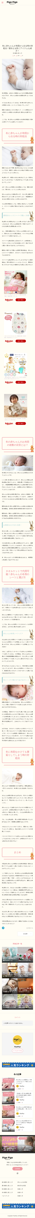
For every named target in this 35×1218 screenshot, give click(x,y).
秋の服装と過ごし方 (7, 1189)
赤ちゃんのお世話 (22, 1182)
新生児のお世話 (22, 1185)
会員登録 (17, 1168)
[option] (10, 1144)
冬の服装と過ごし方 (17, 53)
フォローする (18, 1050)
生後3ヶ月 (20, 1196)
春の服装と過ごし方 (7, 1182)
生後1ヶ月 (20, 1189)
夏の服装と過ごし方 (7, 1185)
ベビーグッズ (5, 1196)
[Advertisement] (17, 23)
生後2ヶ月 (20, 1192)
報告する (30, 928)
